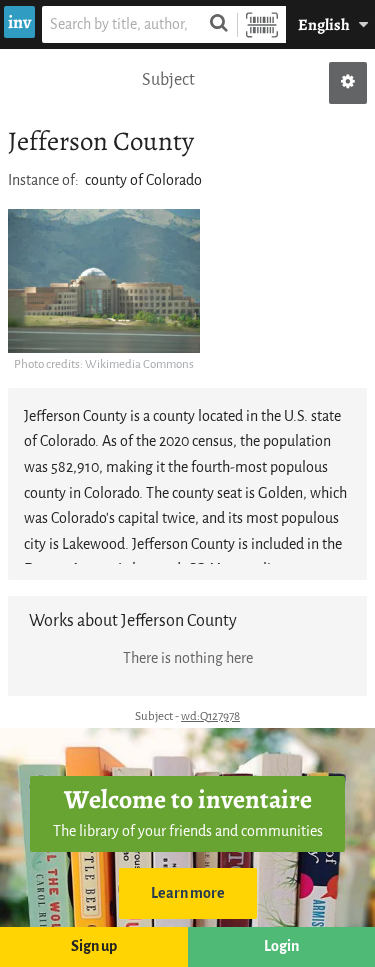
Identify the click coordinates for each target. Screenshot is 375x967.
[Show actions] (348, 83)
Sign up (94, 946)
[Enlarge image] (104, 281)
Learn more (188, 893)
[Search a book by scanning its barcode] (262, 24)
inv (19, 22)
